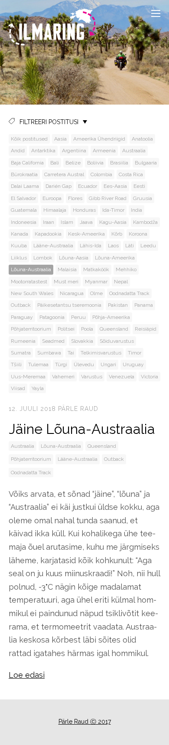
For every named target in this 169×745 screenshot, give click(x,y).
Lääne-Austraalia (53, 246)
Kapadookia (48, 234)
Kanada (19, 234)
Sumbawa (49, 353)
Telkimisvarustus (101, 353)
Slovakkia (82, 341)
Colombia (101, 174)
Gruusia (142, 198)
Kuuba (19, 246)
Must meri (66, 282)
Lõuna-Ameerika (115, 258)
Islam (67, 222)
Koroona (138, 234)
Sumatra (21, 353)
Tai (71, 353)
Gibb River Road (108, 198)
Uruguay (133, 364)
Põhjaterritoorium (31, 329)
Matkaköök (96, 269)
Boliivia (95, 163)
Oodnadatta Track (129, 293)
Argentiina (74, 151)
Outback (21, 305)
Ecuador (87, 186)
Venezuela (121, 377)
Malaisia (67, 269)
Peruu (78, 317)
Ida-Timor (113, 210)
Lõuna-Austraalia (31, 269)
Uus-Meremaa (28, 377)
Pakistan (118, 305)
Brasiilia (119, 163)
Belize (73, 163)
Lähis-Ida (90, 246)
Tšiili (16, 364)
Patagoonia (52, 317)
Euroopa (52, 198)
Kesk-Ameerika (86, 234)
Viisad (18, 388)
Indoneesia (23, 222)
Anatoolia (142, 139)
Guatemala (24, 210)
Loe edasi (27, 674)
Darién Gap (59, 186)
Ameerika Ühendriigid (99, 139)
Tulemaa (38, 364)
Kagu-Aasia (113, 222)
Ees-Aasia (115, 186)
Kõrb (116, 234)
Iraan (48, 222)
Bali (54, 163)
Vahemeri (63, 377)
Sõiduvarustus (117, 341)
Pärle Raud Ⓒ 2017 (84, 721)
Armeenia (104, 151)
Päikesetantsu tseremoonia (69, 305)
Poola (87, 329)
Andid (18, 151)
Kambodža (145, 222)
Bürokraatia (24, 174)
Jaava (86, 222)
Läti (129, 246)
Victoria (149, 377)
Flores (75, 198)
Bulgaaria (146, 163)
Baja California (27, 163)
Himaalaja (54, 210)
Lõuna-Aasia (73, 258)
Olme (96, 293)
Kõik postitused (29, 139)
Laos (113, 246)
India (136, 210)
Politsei (66, 329)
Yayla (38, 388)
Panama (143, 305)
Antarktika (43, 151)
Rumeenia (23, 341)
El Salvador (23, 198)
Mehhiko (126, 269)
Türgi (61, 364)
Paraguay (22, 317)
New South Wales (32, 293)
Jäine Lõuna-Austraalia (82, 429)
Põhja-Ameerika (111, 317)
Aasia (60, 139)
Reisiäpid (145, 329)
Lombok (42, 258)
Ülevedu (84, 364)
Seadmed (53, 341)
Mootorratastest (29, 282)
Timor (134, 353)
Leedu (148, 246)
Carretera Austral (64, 174)
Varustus (91, 377)
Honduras (84, 210)
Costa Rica (131, 174)
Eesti (139, 186)
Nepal (121, 282)
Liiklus (19, 258)
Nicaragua (72, 293)
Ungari (108, 364)
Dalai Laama (25, 186)
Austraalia (134, 151)
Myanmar (96, 282)
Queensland (114, 329)
